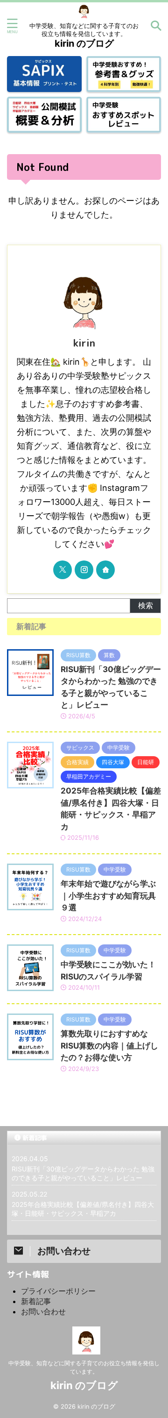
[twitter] (62, 569)
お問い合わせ (43, 1311)
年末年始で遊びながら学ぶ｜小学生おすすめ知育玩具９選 (108, 895)
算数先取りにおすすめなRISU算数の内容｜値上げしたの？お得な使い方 (109, 1045)
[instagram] (84, 569)
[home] (105, 569)
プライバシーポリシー (58, 1291)
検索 (145, 605)
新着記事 (36, 1301)
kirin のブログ (84, 43)
